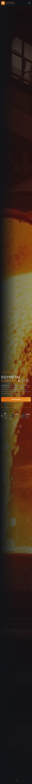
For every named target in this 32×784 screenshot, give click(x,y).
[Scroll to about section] (17, 780)
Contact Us (16, 405)
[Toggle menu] (29, 2)
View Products (16, 399)
